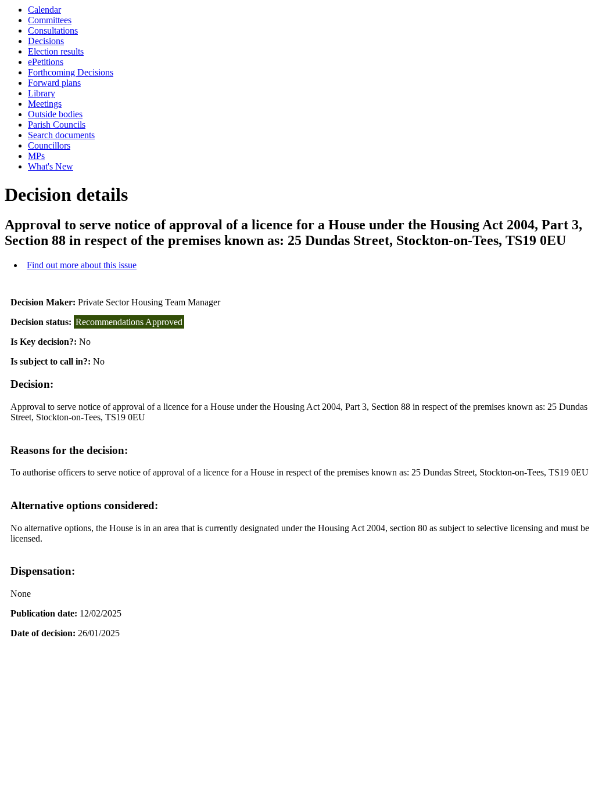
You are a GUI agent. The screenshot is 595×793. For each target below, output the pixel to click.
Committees (49, 20)
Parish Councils (56, 124)
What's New (50, 166)
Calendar (44, 10)
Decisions (46, 41)
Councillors (49, 145)
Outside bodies (55, 114)
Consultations (53, 30)
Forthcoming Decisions (70, 72)
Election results (56, 51)
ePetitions (45, 62)
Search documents (61, 135)
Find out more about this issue (82, 265)
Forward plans (54, 83)
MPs (36, 156)
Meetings (45, 104)
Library (41, 93)
